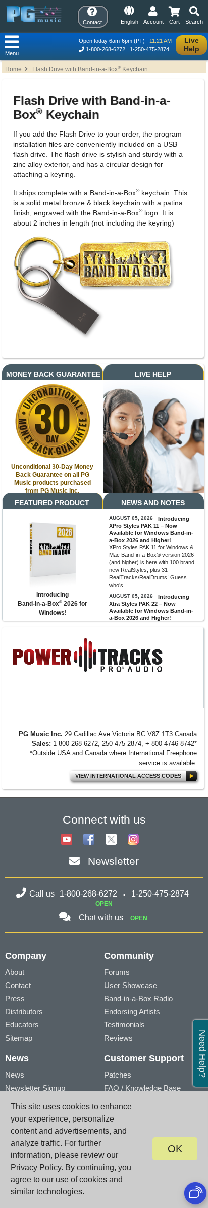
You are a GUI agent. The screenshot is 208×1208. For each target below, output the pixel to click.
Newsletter (113, 861)
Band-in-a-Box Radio (138, 998)
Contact (18, 985)
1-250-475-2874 (149, 49)
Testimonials (124, 1024)
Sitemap (18, 1038)
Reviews (118, 1038)
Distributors (24, 1011)
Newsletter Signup (35, 1088)
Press (15, 998)
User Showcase (130, 985)
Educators (22, 1024)
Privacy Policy (36, 1167)
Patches (117, 1074)
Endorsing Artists (132, 1011)
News (14, 1074)
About (14, 972)
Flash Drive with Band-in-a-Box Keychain (90, 69)
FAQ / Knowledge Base (142, 1088)
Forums (117, 972)
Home (13, 69)
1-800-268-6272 (105, 49)
